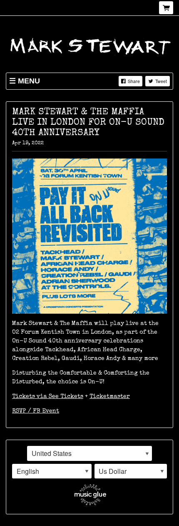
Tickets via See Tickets (47, 397)
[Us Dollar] (130, 471)
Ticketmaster (110, 397)
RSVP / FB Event (35, 411)
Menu (29, 81)
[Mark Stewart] (89, 45)
